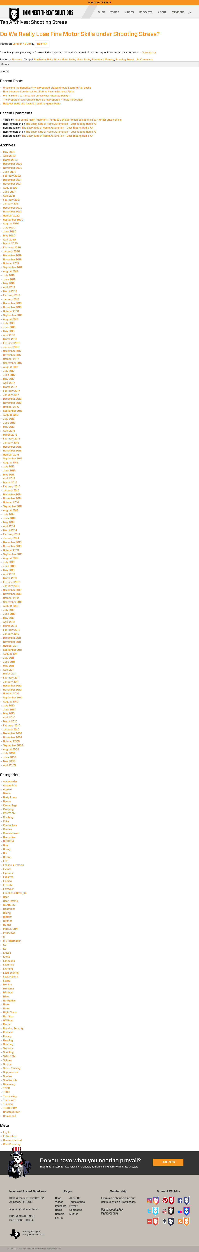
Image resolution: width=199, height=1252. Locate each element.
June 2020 (9, 231)
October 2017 (11, 359)
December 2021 (12, 180)
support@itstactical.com (23, 1209)
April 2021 (9, 196)
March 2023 (10, 160)
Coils (6, 821)
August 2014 (10, 510)
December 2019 (12, 255)
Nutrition (8, 1016)
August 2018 (10, 319)
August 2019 (10, 271)
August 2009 (11, 749)
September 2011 (12, 650)
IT (4, 937)
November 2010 (12, 689)
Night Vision (10, 1012)
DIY (5, 853)
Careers (59, 1214)
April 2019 (9, 287)
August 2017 (10, 367)
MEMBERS (178, 12)
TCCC (6, 1088)
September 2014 (13, 506)
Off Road (8, 1020)
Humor (7, 925)
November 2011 (12, 642)
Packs (6, 1024)
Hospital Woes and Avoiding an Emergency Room (32, 103)
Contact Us (75, 1210)
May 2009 (9, 761)
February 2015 (11, 486)
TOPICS (114, 12)
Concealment (11, 833)
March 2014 (10, 530)
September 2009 (13, 745)
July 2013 (9, 562)
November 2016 (12, 403)
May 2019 (9, 283)
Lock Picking (10, 976)
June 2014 (9, 518)
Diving (6, 849)
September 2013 (13, 554)
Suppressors (10, 1072)
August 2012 (10, 606)
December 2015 (12, 447)
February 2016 (11, 438)
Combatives (10, 825)
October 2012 (11, 598)
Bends (7, 793)
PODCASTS (145, 12)
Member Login (109, 1213)
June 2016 (9, 423)
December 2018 (12, 303)
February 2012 (11, 630)
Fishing (7, 881)
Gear (6, 897)
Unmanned (9, 1116)
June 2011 (9, 662)
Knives (7, 953)
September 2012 (12, 602)
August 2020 (11, 223)
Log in (6, 1132)
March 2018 (10, 339)
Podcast (8, 1032)
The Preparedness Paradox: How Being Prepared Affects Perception (43, 100)
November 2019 (12, 259)
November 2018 (12, 307)
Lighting (8, 969)
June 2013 (9, 566)
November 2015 (12, 450)
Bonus (7, 801)
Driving (7, 857)
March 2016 (10, 435)
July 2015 (9, 466)
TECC (6, 1092)
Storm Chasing (12, 1068)
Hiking (7, 913)
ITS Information (12, 941)
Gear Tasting (10, 901)
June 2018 (9, 327)
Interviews (9, 933)
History (7, 917)
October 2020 (11, 215)
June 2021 (9, 192)
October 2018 (11, 311)
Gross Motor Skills (64, 59)
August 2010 (10, 701)
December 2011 (12, 638)
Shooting (8, 1052)
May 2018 (9, 331)
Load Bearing (11, 973)
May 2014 (9, 522)
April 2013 (9, 574)
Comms (7, 829)
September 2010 (13, 697)
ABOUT (162, 12)
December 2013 (12, 542)
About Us (74, 1198)
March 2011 (9, 673)
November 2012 (12, 594)
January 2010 (11, 729)
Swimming (9, 1084)
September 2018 (13, 315)
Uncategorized (11, 1112)
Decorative (9, 837)
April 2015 (9, 478)
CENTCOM (9, 813)
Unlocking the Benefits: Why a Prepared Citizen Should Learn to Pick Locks (47, 88)
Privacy (7, 1036)
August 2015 (10, 462)
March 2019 (10, 291)
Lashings (8, 964)
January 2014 (11, 538)
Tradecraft (9, 1100)
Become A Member (112, 1209)
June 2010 (9, 709)
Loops (6, 981)
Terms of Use (77, 1202)
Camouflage (10, 805)
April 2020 (9, 239)
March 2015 (10, 482)
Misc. (6, 996)
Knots (6, 957)
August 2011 (10, 654)
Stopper (7, 1064)
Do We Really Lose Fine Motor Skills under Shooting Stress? (80, 34)
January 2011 (11, 682)
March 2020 (10, 243)
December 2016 (12, 399)
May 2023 (9, 152)
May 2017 (8, 379)
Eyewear (8, 873)
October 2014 (11, 502)
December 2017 (12, 351)
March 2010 (10, 721)
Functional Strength (15, 893)
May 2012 (8, 618)
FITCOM (7, 885)
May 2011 (8, 666)
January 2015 (11, 490)
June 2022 (9, 172)
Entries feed (10, 1136)
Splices (7, 1060)
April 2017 (9, 383)
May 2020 (9, 235)
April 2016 (9, 431)
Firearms (17, 59)
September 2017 (12, 363)
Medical (7, 984)
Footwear (8, 889)
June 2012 (9, 614)
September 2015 (13, 458)
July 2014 (9, 514)
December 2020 (12, 208)
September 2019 (13, 267)
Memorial (8, 988)
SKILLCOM (9, 1056)
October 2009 (11, 741)
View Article (149, 52)
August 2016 (10, 415)
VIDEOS (129, 12)
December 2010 (12, 685)
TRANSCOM (10, 1108)
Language (9, 961)
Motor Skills (83, 59)
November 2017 (12, 355)
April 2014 (9, 526)
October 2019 (11, 263)
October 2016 (11, 407)
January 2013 (11, 586)
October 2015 (11, 454)
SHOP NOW (168, 1162)
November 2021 (12, 184)
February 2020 (12, 247)
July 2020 (9, 227)
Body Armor (10, 797)
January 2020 (11, 251)
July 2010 (9, 705)
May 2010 (9, 713)
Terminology (10, 1096)
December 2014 (12, 494)
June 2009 (9, 757)
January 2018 (11, 347)
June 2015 (9, 470)
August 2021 (10, 188)
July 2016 (9, 419)
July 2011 (8, 658)
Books (58, 1210)
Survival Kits (10, 1080)
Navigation (9, 1000)
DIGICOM (8, 841)
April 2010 (9, 717)
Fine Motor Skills (43, 59)
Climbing (8, 817)
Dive (5, 845)
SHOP (101, 12)
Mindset (8, 992)
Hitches (7, 921)
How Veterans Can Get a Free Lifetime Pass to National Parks (38, 91)
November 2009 (12, 737)
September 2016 (13, 411)
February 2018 (11, 343)
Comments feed (12, 1140)
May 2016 (9, 427)
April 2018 (9, 335)
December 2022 (12, 164)
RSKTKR (42, 44)
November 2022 (12, 168)
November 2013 (12, 546)
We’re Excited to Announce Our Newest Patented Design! (36, 95)
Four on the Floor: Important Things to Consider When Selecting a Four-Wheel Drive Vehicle (68, 120)
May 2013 (9, 570)
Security (8, 1048)
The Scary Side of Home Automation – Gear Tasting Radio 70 (61, 124)
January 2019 (11, 299)
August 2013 (10, 558)
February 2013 (11, 582)
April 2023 (9, 156)
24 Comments (144, 59)
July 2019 (9, 275)
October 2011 (10, 646)
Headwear (9, 909)
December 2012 (12, 590)
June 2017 (9, 375)
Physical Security (13, 1028)
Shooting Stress (124, 59)
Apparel (7, 789)
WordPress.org (12, 1144)
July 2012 (8, 610)
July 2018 (9, 323)
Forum (59, 1218)
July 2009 (9, 753)
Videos (59, 1202)
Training (8, 1104)
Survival (7, 1076)
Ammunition (10, 785)
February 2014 (11, 534)
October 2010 (11, 693)
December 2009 (12, 733)
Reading (8, 1040)
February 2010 (11, 725)
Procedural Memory (102, 59)
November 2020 (12, 211)
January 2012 (11, 634)
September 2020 (13, 219)
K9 (4, 945)
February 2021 (11, 200)
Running (8, 1044)
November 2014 (12, 498)
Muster (73, 1214)
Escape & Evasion (13, 865)
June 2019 (9, 279)
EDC (5, 861)
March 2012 (10, 626)
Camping (8, 809)
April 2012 (9, 622)
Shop (58, 1198)
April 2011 (8, 670)
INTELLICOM (10, 929)
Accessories (10, 781)
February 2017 (11, 391)
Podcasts (60, 1206)
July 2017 (8, 371)
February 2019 (11, 295)
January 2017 (11, 395)
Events (7, 869)
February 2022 (12, 176)
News (6, 1004)
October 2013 (11, 550)
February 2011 (11, 678)
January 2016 (11, 443)
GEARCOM (9, 905)
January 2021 (11, 203)
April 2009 (9, 765)
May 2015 (9, 474)
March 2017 (10, 387)
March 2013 (10, 578)
